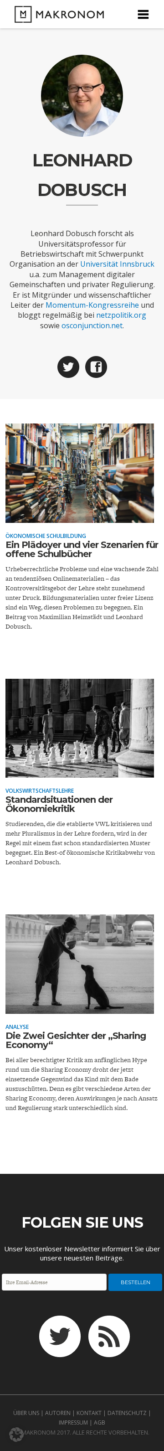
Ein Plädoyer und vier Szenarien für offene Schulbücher (81, 549)
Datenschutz (127, 1413)
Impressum (73, 1422)
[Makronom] (56, 17)
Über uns (26, 1413)
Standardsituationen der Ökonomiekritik (59, 804)
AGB (99, 1422)
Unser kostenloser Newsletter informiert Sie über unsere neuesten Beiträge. (82, 1253)
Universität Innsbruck (117, 264)
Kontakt (89, 1413)
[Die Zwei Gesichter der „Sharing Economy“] (79, 1007)
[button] (16, 1434)
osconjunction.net (92, 325)
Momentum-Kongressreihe (92, 305)
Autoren (58, 1413)
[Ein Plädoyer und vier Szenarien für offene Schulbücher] (79, 516)
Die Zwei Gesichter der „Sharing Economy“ (75, 1040)
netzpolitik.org (121, 315)
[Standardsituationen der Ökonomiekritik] (79, 771)
